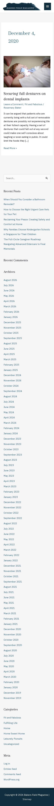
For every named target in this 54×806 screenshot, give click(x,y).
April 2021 (9, 608)
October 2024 (11, 385)
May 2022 (9, 539)
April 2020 (9, 671)
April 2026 (9, 301)
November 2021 (12, 570)
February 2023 (11, 491)
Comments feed (12, 774)
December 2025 (12, 322)
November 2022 (12, 507)
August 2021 (10, 586)
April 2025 (9, 354)
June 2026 (9, 290)
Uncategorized (11, 743)
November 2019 (12, 697)
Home (7, 728)
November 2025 (12, 327)
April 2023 (9, 481)
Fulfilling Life (10, 722)
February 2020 (11, 682)
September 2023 (13, 454)
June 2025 (9, 348)
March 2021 (10, 613)
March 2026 (10, 306)
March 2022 (10, 549)
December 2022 (12, 502)
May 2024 (9, 412)
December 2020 (12, 629)
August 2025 (10, 343)
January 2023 (11, 496)
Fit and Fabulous (33, 104)
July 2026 (9, 285)
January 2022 (11, 560)
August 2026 (10, 279)
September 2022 (13, 518)
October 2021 (11, 576)
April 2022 (9, 544)
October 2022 (11, 512)
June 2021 (9, 597)
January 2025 (11, 369)
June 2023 (9, 470)
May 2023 (9, 475)
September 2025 (13, 338)
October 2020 (11, 639)
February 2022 (11, 555)
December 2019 (12, 692)
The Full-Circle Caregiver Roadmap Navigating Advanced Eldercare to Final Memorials (24, 244)
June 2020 (9, 660)
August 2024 (10, 396)
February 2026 (11, 311)
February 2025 (11, 364)
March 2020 (10, 676)
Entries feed (10, 768)
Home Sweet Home (14, 733)
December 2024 (12, 375)
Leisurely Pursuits (13, 738)
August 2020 (10, 650)
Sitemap (27, 799)
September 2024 (13, 391)
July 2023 (9, 465)
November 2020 (12, 634)
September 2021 (13, 581)
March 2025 (10, 359)
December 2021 (12, 565)
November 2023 (12, 443)
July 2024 (9, 401)
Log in (7, 763)
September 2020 (13, 645)
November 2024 (12, 380)
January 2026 (11, 316)
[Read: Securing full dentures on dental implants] (27, 71)
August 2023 (10, 459)
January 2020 (11, 687)
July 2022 (9, 528)
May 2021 (9, 602)
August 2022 (10, 523)
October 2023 (11, 449)
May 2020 (9, 666)
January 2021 (11, 623)
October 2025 (11, 332)
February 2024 (11, 428)
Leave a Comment (13, 104)
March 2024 (10, 422)
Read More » (10, 148)
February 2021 (11, 618)
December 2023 (12, 438)
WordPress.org (12, 779)
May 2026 (9, 295)
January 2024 (11, 433)
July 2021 (9, 592)
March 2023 (10, 486)
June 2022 (9, 533)
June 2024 (9, 406)
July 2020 (9, 655)
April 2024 (9, 417)
